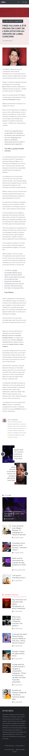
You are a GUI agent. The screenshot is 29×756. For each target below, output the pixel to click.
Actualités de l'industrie (12, 21)
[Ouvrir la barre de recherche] (18, 2)
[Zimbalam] (3, 2)
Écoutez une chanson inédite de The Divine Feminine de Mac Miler (19, 694)
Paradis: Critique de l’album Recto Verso (18, 653)
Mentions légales (20, 749)
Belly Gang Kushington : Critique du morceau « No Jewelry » (17, 621)
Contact (14, 751)
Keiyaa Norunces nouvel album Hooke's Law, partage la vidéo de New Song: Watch (11, 473)
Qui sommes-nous (9, 749)
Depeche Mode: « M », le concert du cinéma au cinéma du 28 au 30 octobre (18, 454)
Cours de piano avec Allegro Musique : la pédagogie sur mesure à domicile (19, 530)
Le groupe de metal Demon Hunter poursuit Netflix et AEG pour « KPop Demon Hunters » (19, 638)
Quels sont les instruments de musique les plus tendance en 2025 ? (19, 562)
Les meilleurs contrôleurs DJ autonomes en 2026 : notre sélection (14, 513)
